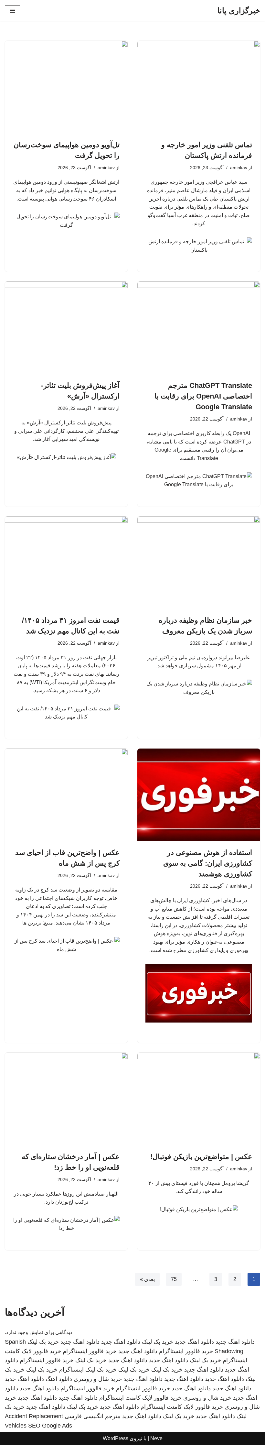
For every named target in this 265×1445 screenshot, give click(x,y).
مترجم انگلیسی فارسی (93, 1416)
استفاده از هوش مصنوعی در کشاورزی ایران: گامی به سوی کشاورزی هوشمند (207, 863)
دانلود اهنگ (59, 1379)
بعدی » (147, 1279)
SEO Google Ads (50, 1425)
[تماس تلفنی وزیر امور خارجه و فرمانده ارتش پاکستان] (198, 87)
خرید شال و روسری (98, 1379)
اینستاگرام (71, 1369)
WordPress (115, 1438)
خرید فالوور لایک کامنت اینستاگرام (140, 1398)
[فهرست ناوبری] (12, 10)
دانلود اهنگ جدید (235, 1342)
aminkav (238, 167)
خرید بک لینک (157, 1342)
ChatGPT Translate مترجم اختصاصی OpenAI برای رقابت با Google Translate (203, 396)
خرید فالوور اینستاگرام (186, 1351)
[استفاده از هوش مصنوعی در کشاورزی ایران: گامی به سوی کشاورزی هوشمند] (198, 795)
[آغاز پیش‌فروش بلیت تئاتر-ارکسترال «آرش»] (66, 327)
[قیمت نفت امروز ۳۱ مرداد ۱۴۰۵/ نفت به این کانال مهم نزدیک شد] (66, 562)
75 (174, 1279)
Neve (156, 1438)
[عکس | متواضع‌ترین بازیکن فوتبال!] (198, 1099)
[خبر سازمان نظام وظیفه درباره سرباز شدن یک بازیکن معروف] (198, 562)
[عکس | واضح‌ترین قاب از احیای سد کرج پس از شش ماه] (66, 795)
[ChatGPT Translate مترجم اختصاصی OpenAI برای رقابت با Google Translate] (198, 327)
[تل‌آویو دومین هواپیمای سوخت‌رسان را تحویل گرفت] (66, 87)
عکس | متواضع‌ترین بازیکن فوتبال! (201, 1157)
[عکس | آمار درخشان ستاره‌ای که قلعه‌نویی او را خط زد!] (66, 1099)
